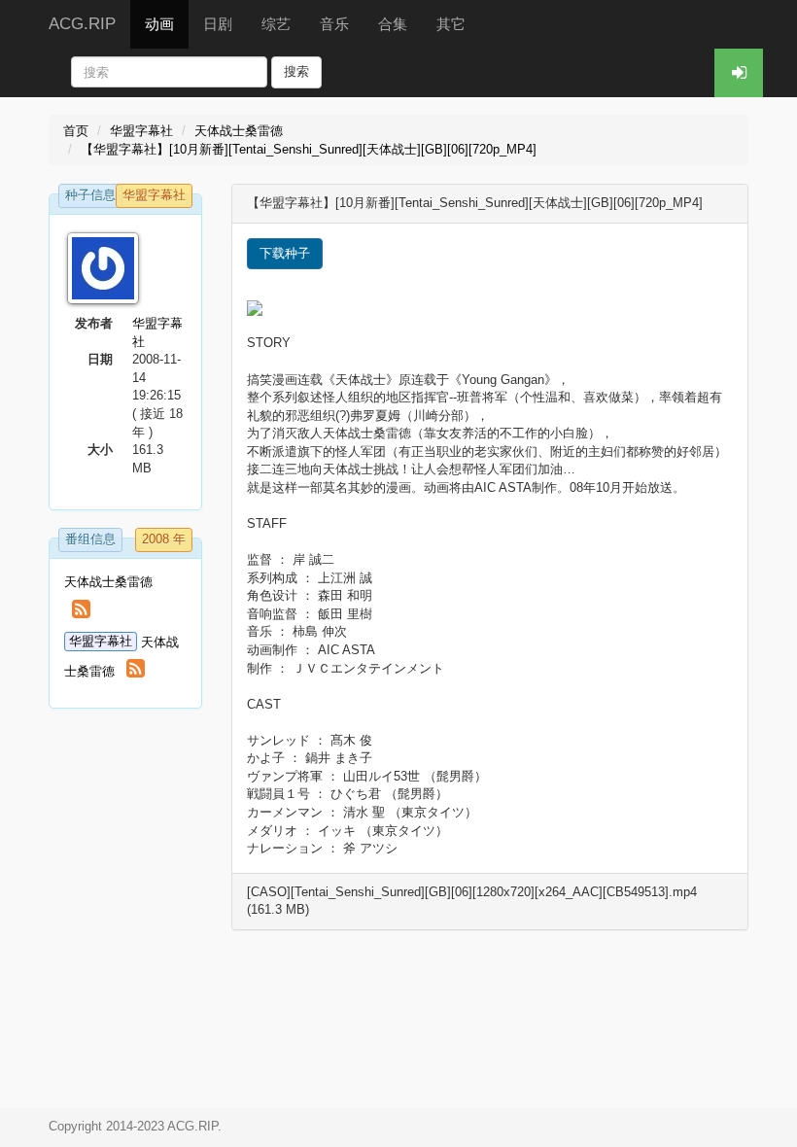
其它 (451, 24)
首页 (75, 130)
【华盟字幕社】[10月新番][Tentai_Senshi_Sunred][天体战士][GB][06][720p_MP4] (309, 149)
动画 (159, 24)
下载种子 (285, 253)
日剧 (217, 24)
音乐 (334, 24)
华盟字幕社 (141, 130)
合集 (392, 24)
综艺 (276, 24)
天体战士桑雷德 (238, 130)
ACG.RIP (82, 24)
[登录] (738, 73)
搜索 (296, 71)
